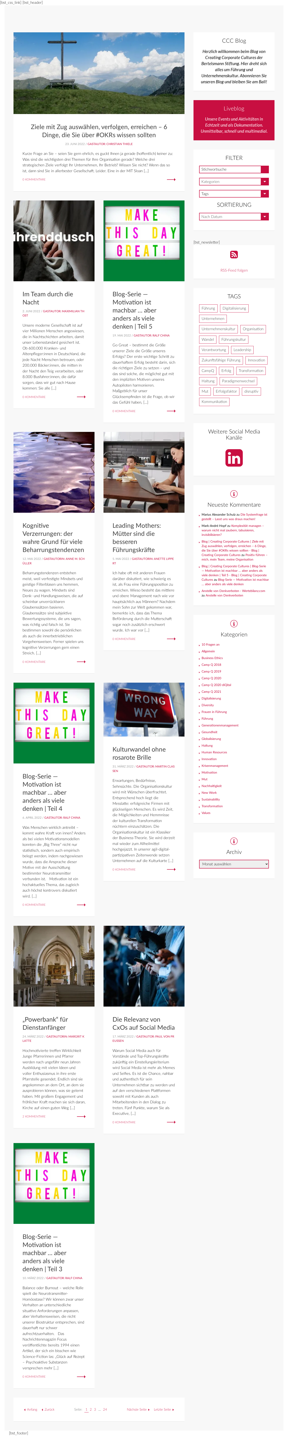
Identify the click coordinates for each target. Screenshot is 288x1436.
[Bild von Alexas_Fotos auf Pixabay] (144, 240)
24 (105, 1409)
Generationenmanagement (220, 725)
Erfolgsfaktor (226, 391)
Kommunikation (214, 402)
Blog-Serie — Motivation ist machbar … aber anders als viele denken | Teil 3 (44, 1253)
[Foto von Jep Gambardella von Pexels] (144, 472)
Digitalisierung (234, 308)
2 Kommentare (34, 1116)
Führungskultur (233, 339)
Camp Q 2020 (211, 678)
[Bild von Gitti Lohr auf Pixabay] (99, 73)
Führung (208, 308)
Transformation (251, 371)
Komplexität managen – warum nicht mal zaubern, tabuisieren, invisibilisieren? (233, 530)
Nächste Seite (137, 1409)
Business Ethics (212, 658)
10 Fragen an (211, 644)
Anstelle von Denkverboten (224, 595)
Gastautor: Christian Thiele (110, 144)
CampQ (208, 371)
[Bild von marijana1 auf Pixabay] (54, 472)
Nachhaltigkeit (212, 786)
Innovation (256, 360)
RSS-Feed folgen (234, 270)
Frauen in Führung (214, 712)
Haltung (208, 381)
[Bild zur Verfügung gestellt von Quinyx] (54, 240)
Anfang (32, 1409)
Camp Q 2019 (211, 671)
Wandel (208, 339)
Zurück (49, 1409)
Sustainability (211, 799)
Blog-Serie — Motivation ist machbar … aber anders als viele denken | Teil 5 (134, 310)
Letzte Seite (162, 1409)
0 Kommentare (34, 179)
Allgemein (208, 651)
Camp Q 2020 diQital (216, 685)
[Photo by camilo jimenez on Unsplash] (144, 966)
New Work (209, 792)
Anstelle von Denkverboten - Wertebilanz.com (233, 591)
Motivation (209, 772)
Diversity (208, 705)
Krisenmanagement (215, 765)
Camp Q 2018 (211, 664)
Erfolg (226, 371)
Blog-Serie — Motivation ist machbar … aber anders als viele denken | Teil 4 (44, 792)
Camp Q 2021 (211, 691)
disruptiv (251, 391)
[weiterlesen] (171, 179)
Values (206, 813)
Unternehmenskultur (218, 329)
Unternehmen (213, 319)
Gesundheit (209, 732)
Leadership (242, 350)
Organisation (253, 329)
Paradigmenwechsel (238, 381)
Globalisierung (211, 739)
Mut (205, 391)
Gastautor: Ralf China (152, 335)
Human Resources (214, 752)
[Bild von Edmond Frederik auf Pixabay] (54, 966)
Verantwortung (214, 350)
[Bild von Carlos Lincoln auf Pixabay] (144, 709)
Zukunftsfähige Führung (221, 360)
